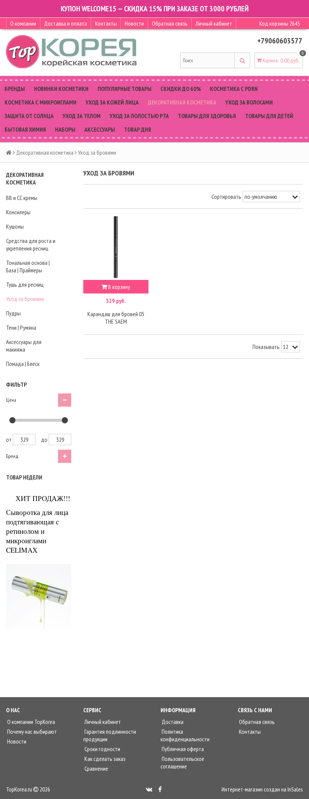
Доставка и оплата (65, 23)
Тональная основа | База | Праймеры (28, 266)
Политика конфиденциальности (185, 735)
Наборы (65, 129)
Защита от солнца (29, 116)
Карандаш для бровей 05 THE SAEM (115, 317)
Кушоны (15, 226)
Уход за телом (82, 116)
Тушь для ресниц (24, 284)
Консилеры (18, 212)
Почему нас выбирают (31, 731)
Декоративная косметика (182, 102)
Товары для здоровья (207, 116)
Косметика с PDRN (234, 88)
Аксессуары (99, 129)
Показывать (266, 346)
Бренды (15, 88)
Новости (134, 23)
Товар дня (137, 129)
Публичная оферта (182, 749)
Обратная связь (170, 23)
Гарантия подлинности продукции (109, 735)
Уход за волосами (249, 102)
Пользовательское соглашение (182, 762)
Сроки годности (101, 749)
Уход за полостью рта (139, 116)
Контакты (106, 23)
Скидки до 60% (181, 88)
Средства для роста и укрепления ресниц (30, 244)
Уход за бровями (25, 299)
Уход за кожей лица (112, 102)
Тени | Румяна (21, 327)
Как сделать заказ (104, 758)
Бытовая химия (25, 129)
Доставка (172, 721)
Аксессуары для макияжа (23, 345)
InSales (295, 789)
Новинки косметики (61, 88)
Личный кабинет (214, 23)
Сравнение (95, 768)
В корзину (118, 286)
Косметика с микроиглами (40, 102)
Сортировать (226, 196)
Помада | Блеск (23, 363)
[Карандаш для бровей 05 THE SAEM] (115, 247)
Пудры (13, 313)
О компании (23, 23)
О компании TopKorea (30, 721)
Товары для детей (269, 116)
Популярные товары (124, 88)
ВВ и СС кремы (21, 197)
